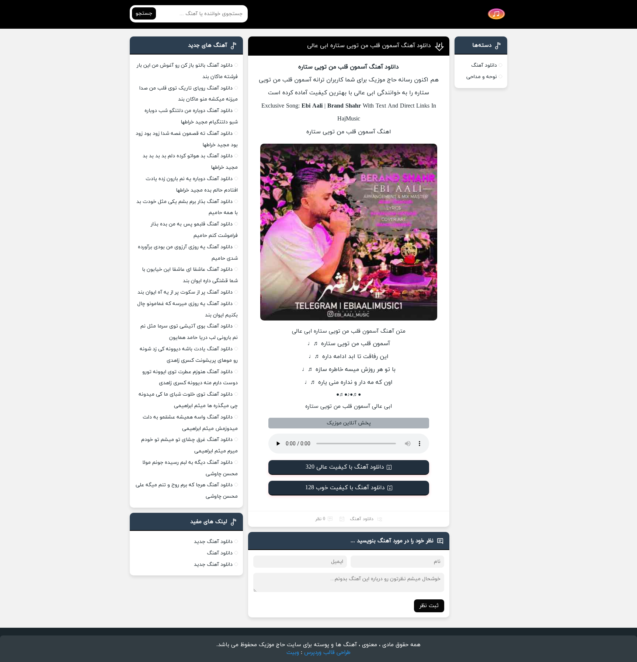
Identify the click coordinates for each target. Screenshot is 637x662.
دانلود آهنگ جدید (213, 541)
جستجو (144, 13)
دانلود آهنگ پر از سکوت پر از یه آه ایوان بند (185, 292)
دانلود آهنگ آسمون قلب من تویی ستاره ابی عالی (369, 46)
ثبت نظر (429, 606)
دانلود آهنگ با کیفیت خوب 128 (345, 488)
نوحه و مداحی (481, 76)
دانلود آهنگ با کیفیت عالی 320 (345, 467)
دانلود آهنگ (361, 519)
